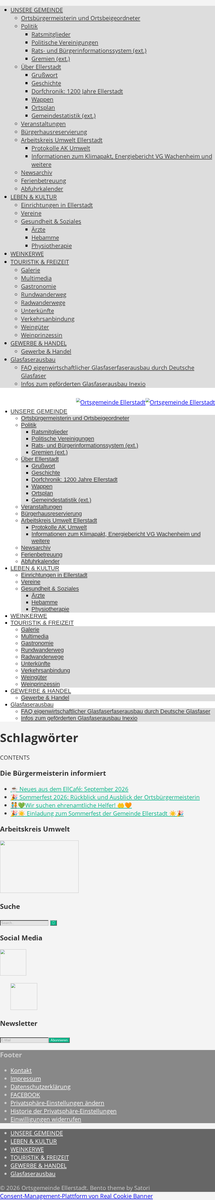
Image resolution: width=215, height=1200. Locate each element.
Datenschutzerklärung (40, 1087)
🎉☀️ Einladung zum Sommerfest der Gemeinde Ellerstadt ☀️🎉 (97, 813)
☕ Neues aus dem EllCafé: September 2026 (69, 789)
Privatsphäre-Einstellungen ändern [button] (57, 1103)
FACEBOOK (25, 1095)
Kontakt (21, 1070)
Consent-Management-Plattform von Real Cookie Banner (76, 1196)
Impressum (25, 1078)
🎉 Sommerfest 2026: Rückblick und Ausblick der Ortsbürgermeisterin (105, 797)
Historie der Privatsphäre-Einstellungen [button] (63, 1111)
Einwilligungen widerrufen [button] (45, 1119)
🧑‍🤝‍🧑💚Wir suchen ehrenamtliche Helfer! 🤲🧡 (71, 805)
